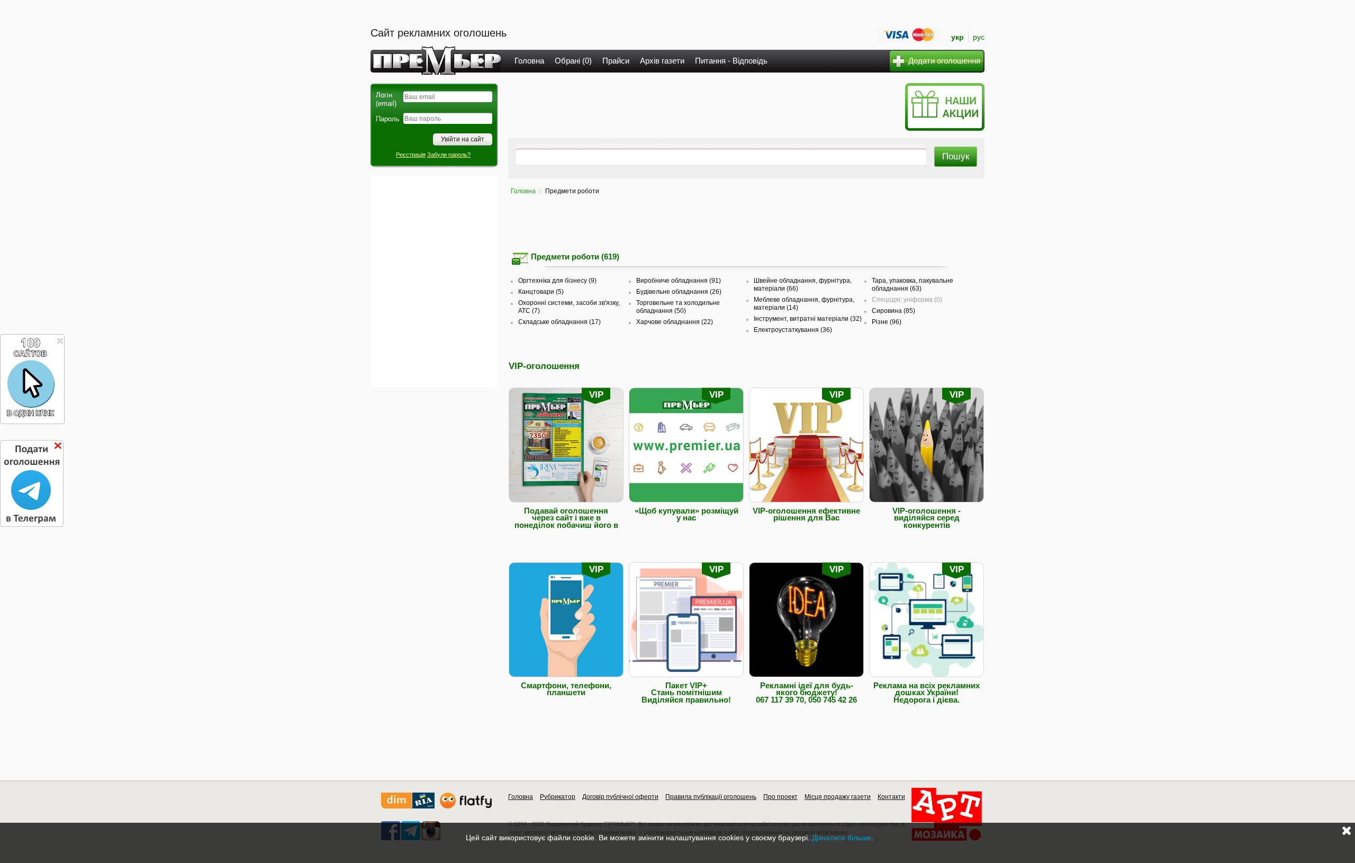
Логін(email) (386, 99)
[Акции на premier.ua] (944, 128)
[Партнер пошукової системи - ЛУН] (466, 806)
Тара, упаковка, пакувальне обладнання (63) (912, 284)
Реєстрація (411, 154)
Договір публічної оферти (620, 797)
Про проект (780, 797)
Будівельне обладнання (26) (678, 291)
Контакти (891, 797)
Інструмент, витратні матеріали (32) (808, 318)
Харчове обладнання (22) (674, 322)
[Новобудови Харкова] (408, 806)
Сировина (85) (893, 310)
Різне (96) (886, 322)
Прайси (615, 60)
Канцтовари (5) (541, 291)
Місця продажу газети (838, 797)
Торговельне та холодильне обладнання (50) (678, 306)
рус (978, 37)
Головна (529, 60)
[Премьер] (436, 71)
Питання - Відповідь (731, 60)
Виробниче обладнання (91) (678, 280)
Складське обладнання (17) (559, 322)
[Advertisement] (434, 282)
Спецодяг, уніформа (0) (907, 299)
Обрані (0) (573, 60)
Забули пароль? (449, 154)
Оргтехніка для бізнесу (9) (557, 280)
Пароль (388, 119)
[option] (629, 546)
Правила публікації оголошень (710, 797)
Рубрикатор (557, 797)
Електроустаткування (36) (793, 330)
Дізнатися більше (841, 837)
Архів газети (662, 60)
